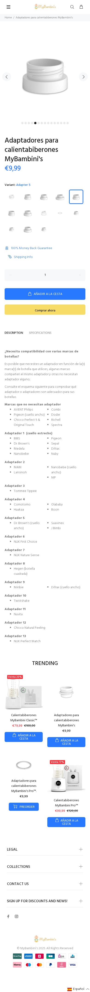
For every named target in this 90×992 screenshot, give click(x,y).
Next (83, 76)
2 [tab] (25, 123)
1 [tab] (22, 123)
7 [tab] (42, 123)
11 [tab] (55, 123)
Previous (6, 76)
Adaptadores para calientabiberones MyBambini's (66, 720)
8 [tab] (45, 123)
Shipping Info (23, 257)
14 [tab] (64, 123)
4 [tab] (32, 123)
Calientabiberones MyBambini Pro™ (66, 803)
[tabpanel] (45, 74)
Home (8, 17)
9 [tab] (48, 123)
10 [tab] (51, 123)
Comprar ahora (45, 310)
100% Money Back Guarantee (31, 248)
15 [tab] (67, 123)
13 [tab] (61, 123)
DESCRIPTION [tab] (14, 333)
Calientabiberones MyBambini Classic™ (23, 718)
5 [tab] (35, 123)
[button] (78, 989)
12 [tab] (58, 123)
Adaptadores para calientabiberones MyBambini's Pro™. (23, 786)
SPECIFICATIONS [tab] (40, 333)
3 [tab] (29, 123)
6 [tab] (38, 123)
